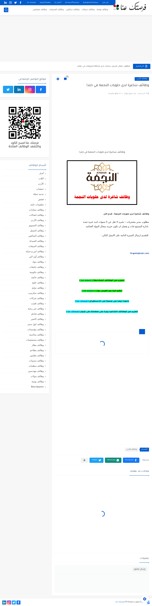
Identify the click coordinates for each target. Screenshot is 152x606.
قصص (41, 199)
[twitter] (15, 3)
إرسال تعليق (139, 569)
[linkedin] (5, 3)
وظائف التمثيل (37, 230)
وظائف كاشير (37, 319)
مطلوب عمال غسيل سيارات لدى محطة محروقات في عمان (103, 66)
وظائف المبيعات (56, 10)
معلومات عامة (37, 204)
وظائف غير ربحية (36, 308)
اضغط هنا (86, 280)
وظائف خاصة (37, 277)
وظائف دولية (38, 287)
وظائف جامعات (36, 267)
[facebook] (20, 3)
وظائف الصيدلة (36, 241)
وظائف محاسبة (36, 334)
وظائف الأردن (142, 79)
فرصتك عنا (31, 3)
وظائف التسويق (36, 225)
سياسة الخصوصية (90, 3)
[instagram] (10, 3)
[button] (131, 460)
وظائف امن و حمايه (35, 251)
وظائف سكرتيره (36, 293)
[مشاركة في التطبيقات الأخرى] (84, 460)
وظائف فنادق (37, 314)
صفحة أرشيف (45, 3)
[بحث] (6, 10)
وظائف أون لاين (36, 256)
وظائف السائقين (36, 235)
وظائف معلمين (40, 10)
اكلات (41, 178)
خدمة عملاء (38, 194)
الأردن (41, 183)
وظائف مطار (38, 345)
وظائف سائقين (72, 10)
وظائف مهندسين (36, 371)
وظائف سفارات (36, 209)
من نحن (105, 3)
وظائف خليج (38, 282)
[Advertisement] (76, 38)
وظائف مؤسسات (35, 329)
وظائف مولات (37, 376)
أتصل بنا (57, 3)
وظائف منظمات (36, 366)
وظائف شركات (88, 10)
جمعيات (40, 189)
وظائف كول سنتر (35, 324)
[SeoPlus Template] (148, 602)
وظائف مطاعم (37, 350)
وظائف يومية (102, 10)
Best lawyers (37, 386)
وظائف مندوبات (36, 360)
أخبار (41, 173)
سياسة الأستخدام (72, 3)
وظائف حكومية (37, 272)
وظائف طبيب (37, 303)
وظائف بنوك (38, 261)
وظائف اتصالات (36, 215)
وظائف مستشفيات (35, 340)
